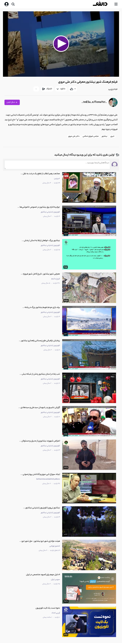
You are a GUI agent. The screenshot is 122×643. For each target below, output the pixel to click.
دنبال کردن (11, 102)
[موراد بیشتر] (36, 89)
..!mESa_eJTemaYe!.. (94, 102)
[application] (61, 44)
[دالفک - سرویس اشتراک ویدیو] (102, 4)
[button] (61, 43)
